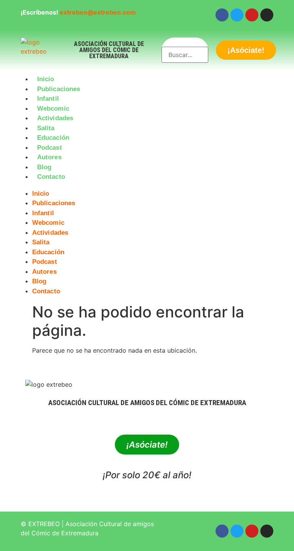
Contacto (51, 176)
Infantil (48, 98)
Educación (53, 137)
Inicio (45, 79)
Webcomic (53, 108)
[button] (147, 186)
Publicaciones (58, 89)
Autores (49, 157)
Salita (46, 128)
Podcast (49, 147)
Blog (44, 167)
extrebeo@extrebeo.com (98, 12)
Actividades (55, 118)
